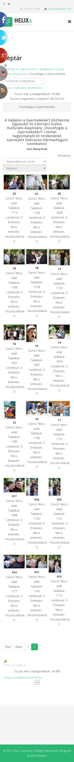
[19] (14, 256)
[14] (59, 331)
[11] (59, 408)
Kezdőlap (9, 69)
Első (8, 647)
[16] (14, 332)
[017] (14, 485)
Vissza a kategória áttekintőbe (23, 88)
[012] (59, 563)
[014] (14, 561)
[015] (59, 486)
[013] (36, 561)
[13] (14, 409)
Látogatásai (45, 69)
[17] (59, 257)
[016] (36, 486)
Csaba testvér (27, 69)
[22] (14, 182)
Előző (19, 647)
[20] (59, 182)
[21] (36, 182)
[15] (36, 333)
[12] (36, 408)
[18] (36, 256)
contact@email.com (59, 9)
